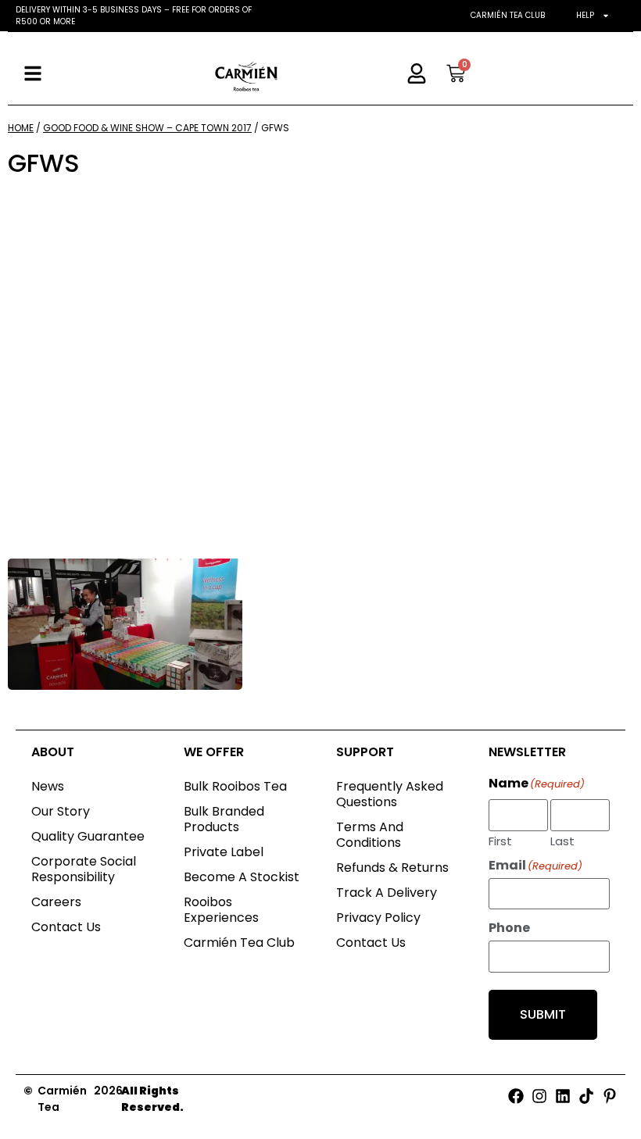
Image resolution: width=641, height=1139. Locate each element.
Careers (56, 902)
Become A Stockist (241, 877)
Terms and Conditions (369, 835)
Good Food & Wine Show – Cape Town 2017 (147, 127)
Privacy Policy (378, 918)
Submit (543, 1014)
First (500, 840)
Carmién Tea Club (508, 15)
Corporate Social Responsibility (83, 869)
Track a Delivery (386, 893)
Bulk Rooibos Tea (235, 786)
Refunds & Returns (392, 868)
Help (585, 15)
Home (21, 127)
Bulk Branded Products (224, 819)
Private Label (223, 852)
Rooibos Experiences (221, 910)
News (47, 786)
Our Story (60, 811)
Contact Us (66, 927)
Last (562, 840)
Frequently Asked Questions (389, 794)
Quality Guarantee (88, 836)
